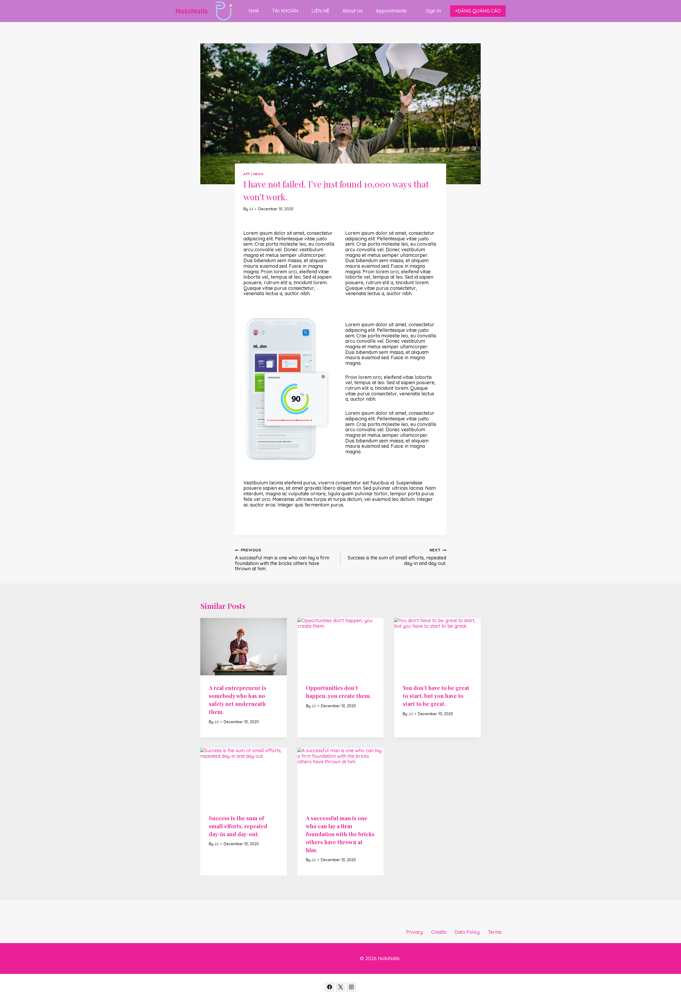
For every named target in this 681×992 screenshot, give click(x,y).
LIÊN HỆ (320, 11)
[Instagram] (351, 987)
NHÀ (254, 11)
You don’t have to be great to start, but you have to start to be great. (436, 695)
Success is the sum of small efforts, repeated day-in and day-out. (397, 557)
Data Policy (467, 932)
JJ (251, 209)
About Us (352, 11)
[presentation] (243, 646)
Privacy (414, 932)
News (258, 174)
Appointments (391, 11)
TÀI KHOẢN (285, 11)
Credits (438, 932)
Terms (494, 932)
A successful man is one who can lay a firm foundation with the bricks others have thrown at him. (282, 560)
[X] (340, 987)
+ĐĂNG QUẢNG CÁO (478, 11)
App (246, 174)
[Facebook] (329, 987)
